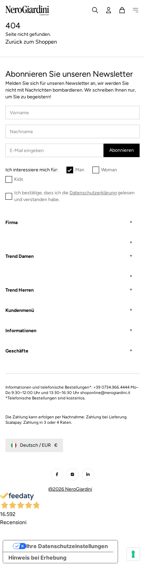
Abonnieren (121, 150)
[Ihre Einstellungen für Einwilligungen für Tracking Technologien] (128, 554)
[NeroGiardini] (27, 10)
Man (79, 170)
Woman (109, 170)
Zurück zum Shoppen (31, 42)
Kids (18, 179)
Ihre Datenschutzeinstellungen (67, 551)
